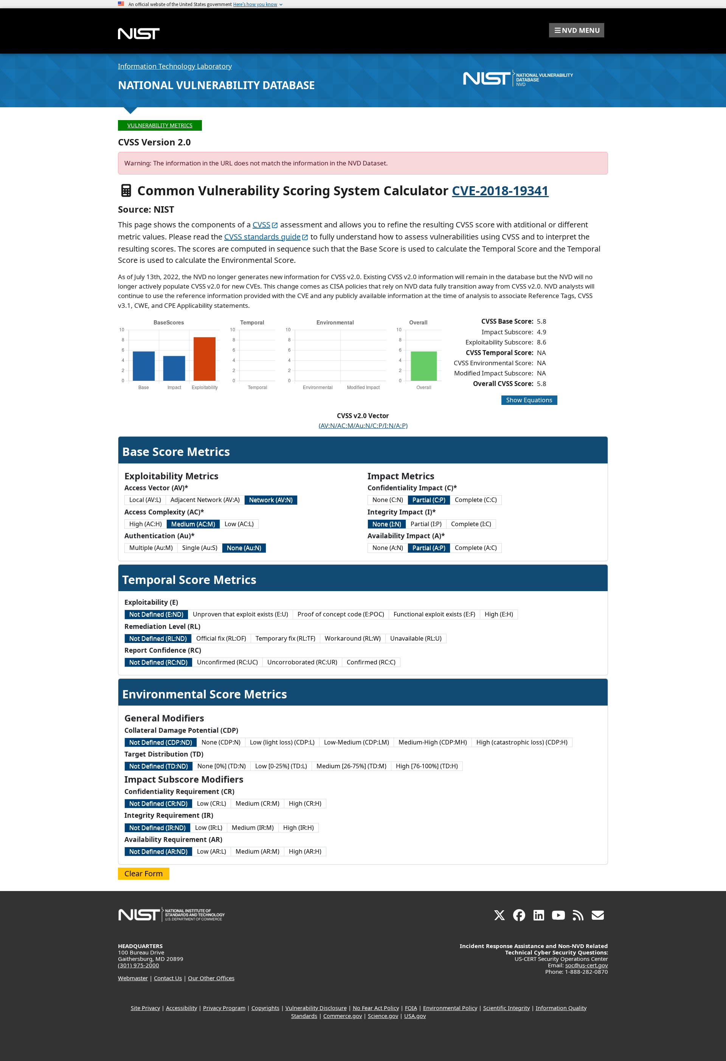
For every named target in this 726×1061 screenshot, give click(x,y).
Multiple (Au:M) (151, 548)
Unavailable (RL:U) (416, 638)
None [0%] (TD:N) (221, 766)
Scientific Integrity (506, 1008)
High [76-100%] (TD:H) (427, 766)
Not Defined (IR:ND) (157, 827)
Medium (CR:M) (257, 803)
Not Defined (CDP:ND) (160, 742)
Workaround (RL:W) (353, 638)
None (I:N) (386, 524)
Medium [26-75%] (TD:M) (351, 766)
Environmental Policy (450, 1008)
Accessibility (181, 1008)
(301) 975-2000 (138, 965)
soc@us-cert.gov (586, 965)
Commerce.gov (342, 1015)
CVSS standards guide (262, 237)
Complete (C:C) (476, 500)
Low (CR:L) (211, 803)
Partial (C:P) (429, 500)
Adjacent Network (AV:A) (205, 500)
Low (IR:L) (208, 827)
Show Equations (529, 400)
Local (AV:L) (145, 500)
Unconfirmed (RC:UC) (227, 662)
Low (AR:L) (211, 851)
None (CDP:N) (221, 742)
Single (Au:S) (199, 548)
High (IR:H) (298, 827)
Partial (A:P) (429, 548)
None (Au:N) (244, 548)
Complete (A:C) (476, 548)
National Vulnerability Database (216, 85)
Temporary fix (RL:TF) (285, 638)
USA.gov (415, 1015)
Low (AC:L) (239, 524)
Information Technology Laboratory (175, 66)
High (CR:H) (305, 803)
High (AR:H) (305, 851)
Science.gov (383, 1015)
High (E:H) (499, 614)
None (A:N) (387, 548)
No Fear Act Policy (376, 1008)
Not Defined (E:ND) (156, 614)
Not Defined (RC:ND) (158, 662)
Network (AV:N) (271, 500)
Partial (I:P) (426, 524)
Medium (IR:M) (253, 827)
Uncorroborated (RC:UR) (302, 662)
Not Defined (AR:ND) (158, 851)
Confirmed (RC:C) (371, 662)
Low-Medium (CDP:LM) (356, 742)
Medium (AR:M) (257, 851)
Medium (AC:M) (193, 524)
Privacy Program (224, 1008)
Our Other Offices (211, 978)
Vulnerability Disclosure (316, 1008)
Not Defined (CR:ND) (158, 803)
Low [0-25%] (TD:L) (281, 766)
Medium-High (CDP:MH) (433, 742)
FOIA (411, 1008)
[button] (576, 30)
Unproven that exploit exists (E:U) (240, 614)
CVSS (261, 224)
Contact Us (168, 978)
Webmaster (133, 978)
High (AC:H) (145, 524)
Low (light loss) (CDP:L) (282, 742)
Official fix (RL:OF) (221, 638)
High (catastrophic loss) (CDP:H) (522, 742)
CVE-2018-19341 (500, 190)
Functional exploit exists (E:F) (434, 614)
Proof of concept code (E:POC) (341, 614)
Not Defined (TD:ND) (158, 766)
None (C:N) (387, 500)
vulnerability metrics (159, 125)
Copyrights (265, 1008)
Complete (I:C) (471, 524)
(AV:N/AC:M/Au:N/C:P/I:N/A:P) (363, 425)
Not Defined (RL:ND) (158, 638)
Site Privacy (145, 1008)
